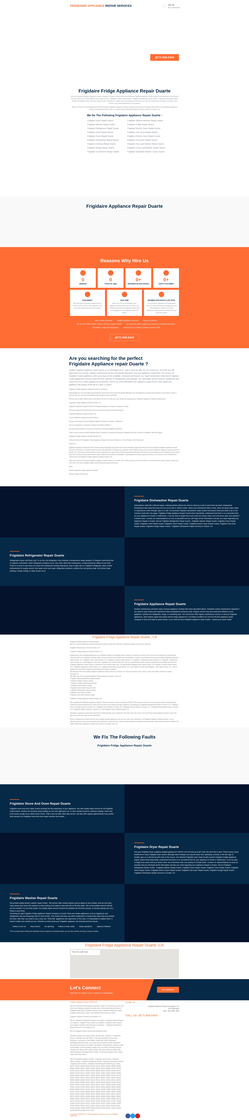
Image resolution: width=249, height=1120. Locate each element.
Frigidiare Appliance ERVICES (83, 1002)
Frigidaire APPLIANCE (101, 5)
